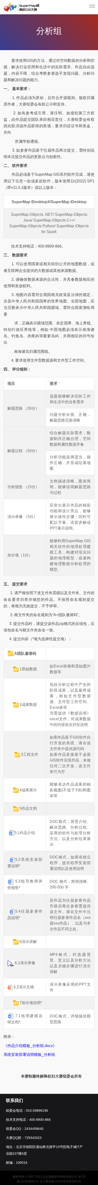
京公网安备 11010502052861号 (60, 1181)
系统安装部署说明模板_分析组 (29, 1055)
